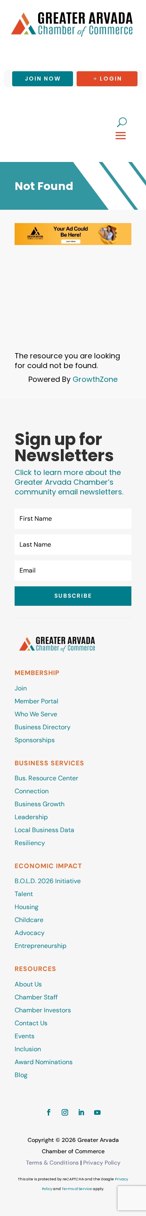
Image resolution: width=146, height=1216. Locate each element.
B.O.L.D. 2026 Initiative (48, 881)
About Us (28, 984)
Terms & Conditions (52, 1162)
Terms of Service (77, 1188)
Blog (21, 1075)
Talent (24, 894)
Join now (43, 79)
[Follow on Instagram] (64, 1112)
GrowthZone (95, 379)
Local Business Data (44, 830)
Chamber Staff (36, 997)
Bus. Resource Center (46, 778)
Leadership (31, 817)
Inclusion (28, 1049)
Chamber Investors (43, 1010)
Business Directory (43, 727)
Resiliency (30, 843)
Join (21, 688)
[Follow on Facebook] (48, 1112)
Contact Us (31, 1023)
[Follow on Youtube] (97, 1112)
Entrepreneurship (41, 945)
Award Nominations (44, 1062)
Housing (27, 907)
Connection (32, 791)
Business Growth (39, 804)
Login (111, 79)
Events (24, 1036)
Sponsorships (35, 740)
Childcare (29, 920)
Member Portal (36, 701)
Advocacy (30, 933)
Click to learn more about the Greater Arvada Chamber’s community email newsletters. (69, 482)
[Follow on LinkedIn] (81, 1112)
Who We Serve (36, 714)
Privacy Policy (101, 1162)
